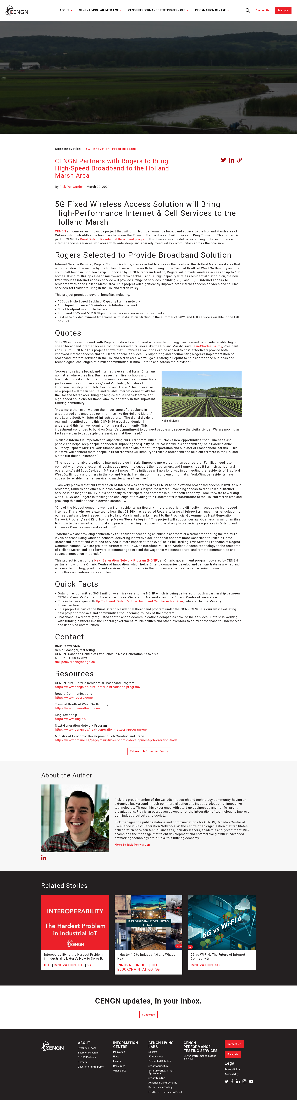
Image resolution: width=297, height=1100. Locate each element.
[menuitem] (64, 10)
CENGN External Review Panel (165, 1092)
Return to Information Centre (149, 751)
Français (283, 10)
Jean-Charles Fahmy (207, 346)
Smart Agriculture (158, 1066)
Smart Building (156, 1078)
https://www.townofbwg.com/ (77, 708)
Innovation (101, 149)
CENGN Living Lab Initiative (99, 10)
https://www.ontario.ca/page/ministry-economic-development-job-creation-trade (116, 740)
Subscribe (148, 1014)
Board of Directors (88, 1052)
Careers (82, 1062)
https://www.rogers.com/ (74, 697)
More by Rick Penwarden (132, 844)
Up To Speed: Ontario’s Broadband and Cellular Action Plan (139, 601)
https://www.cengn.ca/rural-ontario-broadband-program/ (97, 687)
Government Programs (91, 1066)
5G (88, 149)
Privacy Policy (232, 1069)
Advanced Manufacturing (162, 1082)
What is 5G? (119, 1070)
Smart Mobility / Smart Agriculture (161, 1072)
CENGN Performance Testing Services (156, 10)
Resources (119, 1066)
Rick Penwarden (72, 186)
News (116, 1056)
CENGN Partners (87, 1057)
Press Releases (124, 149)
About (64, 10)
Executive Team (87, 1048)
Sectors (152, 1052)
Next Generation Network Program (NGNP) (126, 560)
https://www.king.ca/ (71, 719)
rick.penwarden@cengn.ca (75, 662)
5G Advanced (155, 1056)
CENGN (60, 231)
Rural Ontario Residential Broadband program (113, 239)
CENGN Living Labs (161, 1045)
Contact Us (263, 10)
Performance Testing (160, 1087)
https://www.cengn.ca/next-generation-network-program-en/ (101, 729)
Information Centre (210, 10)
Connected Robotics (159, 1061)
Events (117, 1061)
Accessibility (232, 1074)
